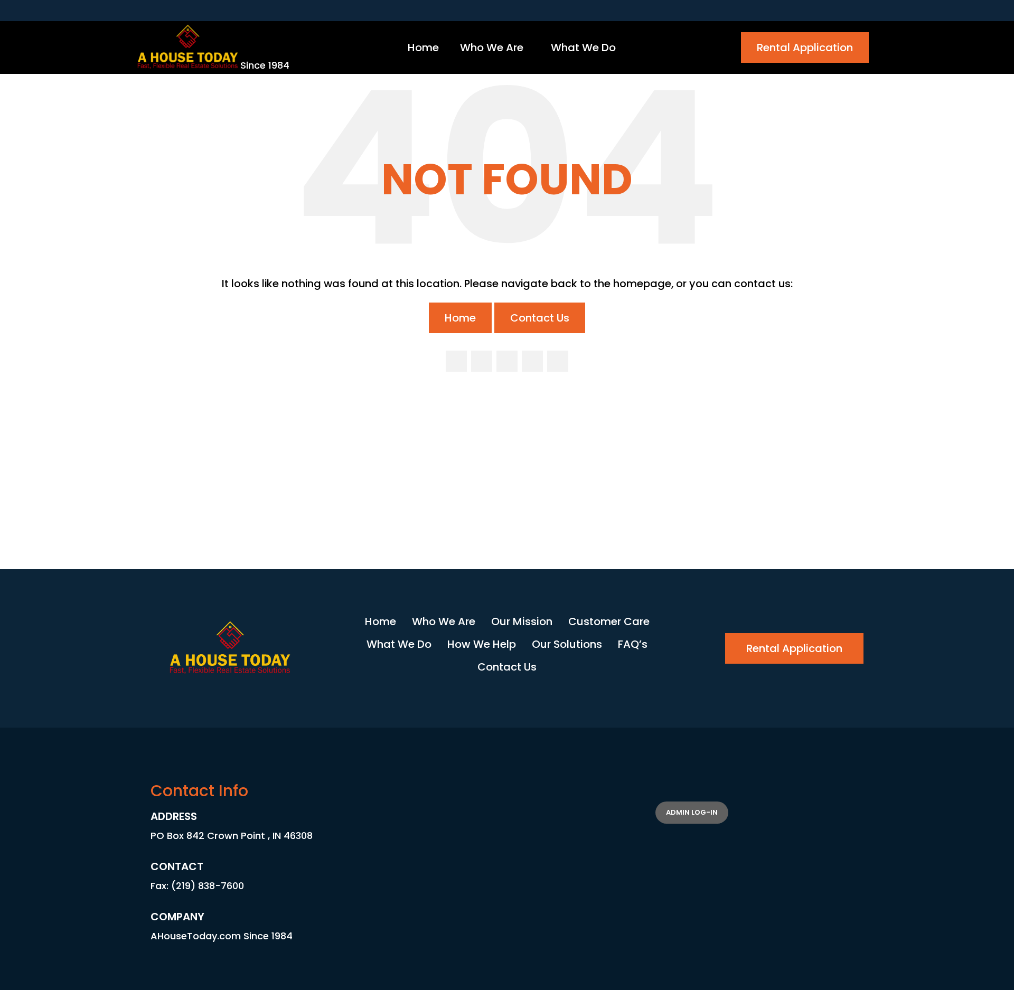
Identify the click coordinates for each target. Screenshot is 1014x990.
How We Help (481, 644)
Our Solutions (567, 644)
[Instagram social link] (507, 361)
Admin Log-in (692, 812)
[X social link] (481, 361)
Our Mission (521, 621)
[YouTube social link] (532, 361)
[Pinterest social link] (557, 361)
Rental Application (805, 47)
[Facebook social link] (456, 361)
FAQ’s (632, 644)
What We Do (399, 644)
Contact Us (539, 317)
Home (460, 317)
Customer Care (609, 621)
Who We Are (443, 621)
